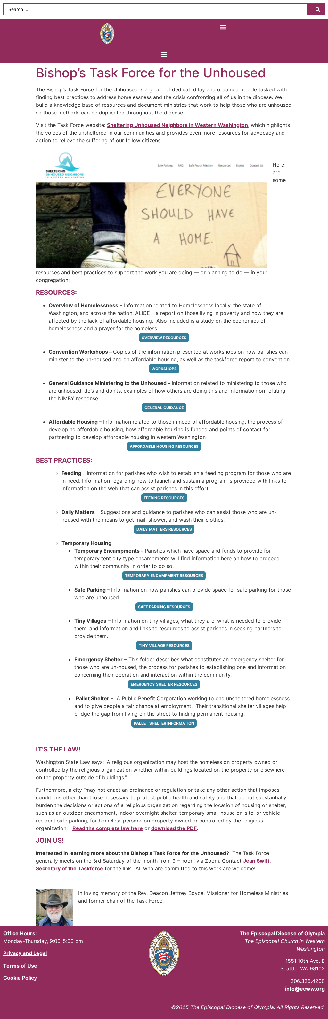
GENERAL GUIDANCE (164, 407)
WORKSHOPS (164, 368)
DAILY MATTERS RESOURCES (164, 529)
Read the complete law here (107, 828)
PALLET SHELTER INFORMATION (164, 723)
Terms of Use (20, 965)
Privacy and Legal (25, 953)
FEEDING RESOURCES (164, 497)
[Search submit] (318, 9)
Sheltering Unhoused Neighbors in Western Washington (177, 125)
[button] (223, 27)
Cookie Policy (20, 978)
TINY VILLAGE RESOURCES (164, 645)
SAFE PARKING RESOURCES (164, 606)
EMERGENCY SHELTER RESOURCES (164, 684)
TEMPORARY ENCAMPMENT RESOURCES (164, 575)
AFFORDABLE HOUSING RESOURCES (164, 446)
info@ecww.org (305, 988)
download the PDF (174, 828)
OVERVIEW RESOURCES (164, 337)
